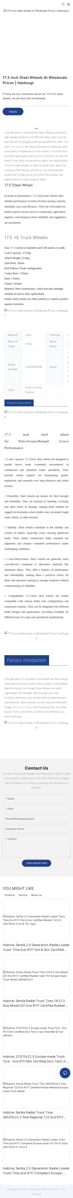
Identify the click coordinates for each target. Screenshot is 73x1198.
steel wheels (17, 146)
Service (23, 895)
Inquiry (13, 111)
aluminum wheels (22, 707)
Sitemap (36, 1193)
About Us (36, 895)
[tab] (36, 127)
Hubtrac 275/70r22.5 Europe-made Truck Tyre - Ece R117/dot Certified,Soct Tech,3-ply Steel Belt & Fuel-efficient (34, 1059)
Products (9, 895)
